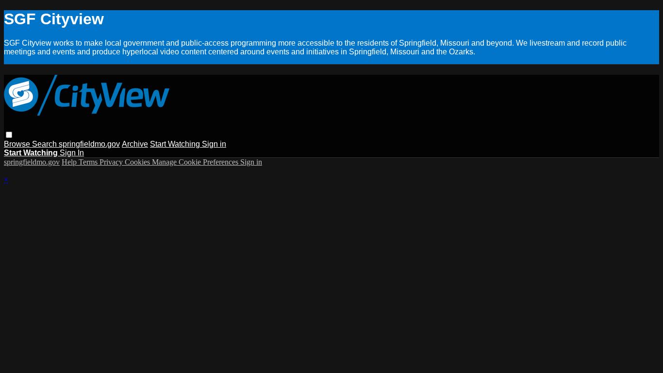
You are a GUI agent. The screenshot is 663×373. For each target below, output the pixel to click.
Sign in (214, 144)
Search (45, 144)
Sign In (72, 153)
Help (70, 162)
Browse (18, 144)
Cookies (138, 162)
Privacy (112, 162)
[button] (9, 135)
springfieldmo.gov (89, 144)
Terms (89, 162)
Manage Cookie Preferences (196, 162)
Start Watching (176, 144)
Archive (135, 144)
